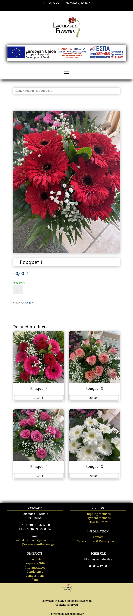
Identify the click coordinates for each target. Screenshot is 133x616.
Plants (35, 580)
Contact (98, 537)
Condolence (35, 571)
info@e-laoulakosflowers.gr (35, 544)
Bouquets (30, 90)
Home (18, 90)
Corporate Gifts (34, 563)
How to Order (98, 522)
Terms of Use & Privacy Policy (98, 541)
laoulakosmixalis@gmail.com (34, 540)
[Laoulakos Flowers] (66, 591)
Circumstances (35, 567)
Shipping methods (98, 514)
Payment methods (98, 518)
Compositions (35, 575)
